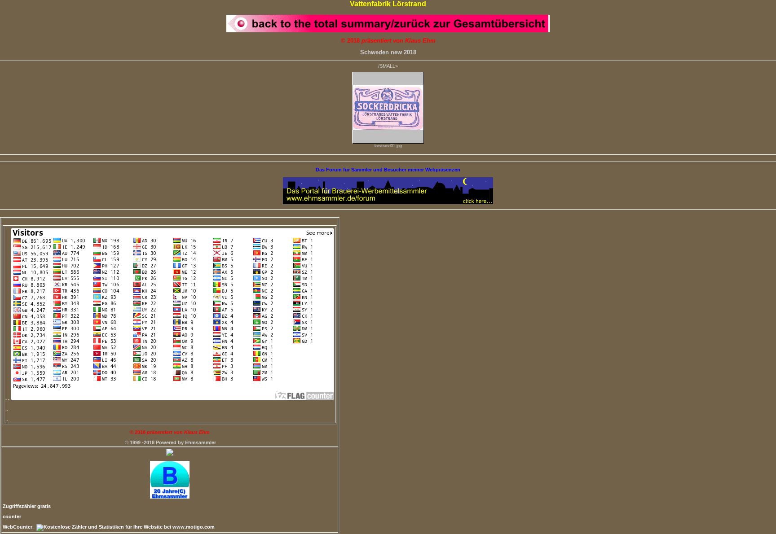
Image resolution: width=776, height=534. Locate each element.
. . (8, 398)
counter (12, 516)
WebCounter (17, 527)
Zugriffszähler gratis (27, 506)
